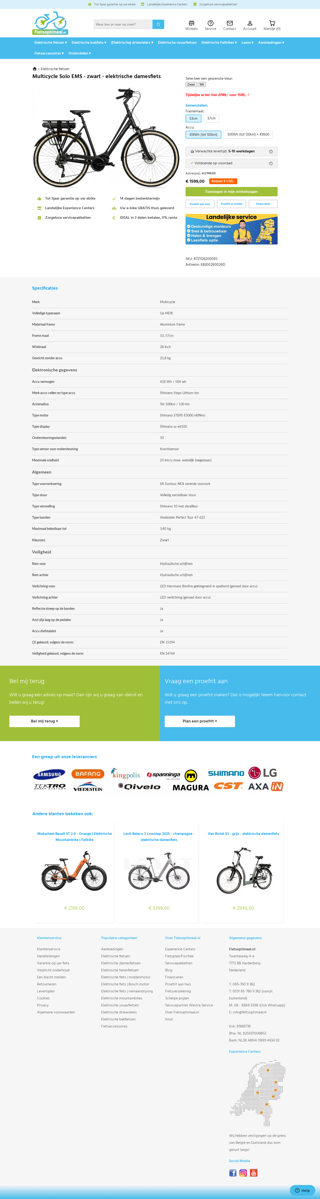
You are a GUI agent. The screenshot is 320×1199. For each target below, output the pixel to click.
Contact (229, 29)
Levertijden (46, 991)
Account (250, 29)
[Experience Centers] (258, 1125)
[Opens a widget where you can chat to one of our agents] (302, 1191)
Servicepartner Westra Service (189, 1005)
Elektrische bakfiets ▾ (89, 43)
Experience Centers (180, 949)
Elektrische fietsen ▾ (50, 43)
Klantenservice (48, 949)
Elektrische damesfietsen (120, 963)
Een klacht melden (51, 977)
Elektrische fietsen (55, 69)
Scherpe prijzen (177, 998)
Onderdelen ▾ (79, 53)
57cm (212, 118)
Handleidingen (48, 956)
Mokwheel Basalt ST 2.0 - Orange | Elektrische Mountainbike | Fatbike (74, 837)
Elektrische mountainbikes (121, 998)
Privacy (43, 1005)
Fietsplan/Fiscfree (179, 956)
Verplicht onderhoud (53, 970)
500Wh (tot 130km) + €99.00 (248, 134)
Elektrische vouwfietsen (177, 43)
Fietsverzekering (178, 991)
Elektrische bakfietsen (118, 1019)
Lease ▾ (247, 43)
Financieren (263, 204)
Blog (168, 970)
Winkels (191, 29)
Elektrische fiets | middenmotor (125, 977)
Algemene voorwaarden (56, 1012)
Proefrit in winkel (231, 204)
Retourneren (46, 984)
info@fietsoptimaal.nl (250, 1012)
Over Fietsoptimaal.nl (182, 1012)
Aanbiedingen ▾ (271, 43)
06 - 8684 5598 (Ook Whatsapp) (259, 1005)
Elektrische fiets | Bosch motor (125, 984)
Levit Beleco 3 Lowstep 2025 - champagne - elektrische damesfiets (159, 837)
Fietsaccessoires (114, 1026)
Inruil (169, 1019)
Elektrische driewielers (119, 1012)
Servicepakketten (178, 963)
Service (210, 29)
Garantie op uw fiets (53, 963)
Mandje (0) (272, 29)
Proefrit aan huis (178, 984)
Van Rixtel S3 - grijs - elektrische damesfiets (243, 834)
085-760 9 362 (244, 984)
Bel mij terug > (44, 721)
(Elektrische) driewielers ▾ (132, 43)
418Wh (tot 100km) (203, 135)
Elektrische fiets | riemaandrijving (127, 991)
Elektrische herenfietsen (119, 970)
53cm (193, 119)
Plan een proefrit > (200, 721)
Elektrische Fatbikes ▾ (219, 43)
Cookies (43, 998)
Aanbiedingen (112, 949)
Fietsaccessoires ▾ (49, 53)
